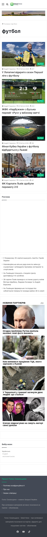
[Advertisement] (23, 226)
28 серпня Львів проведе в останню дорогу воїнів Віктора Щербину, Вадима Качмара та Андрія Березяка (23, 282)
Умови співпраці (9, 493)
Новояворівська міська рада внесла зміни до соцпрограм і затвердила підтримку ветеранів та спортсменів (23, 266)
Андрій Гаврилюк (10, 69)
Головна (6, 24)
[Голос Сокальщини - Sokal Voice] (16, 4)
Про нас (6, 489)
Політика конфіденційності (14, 486)
